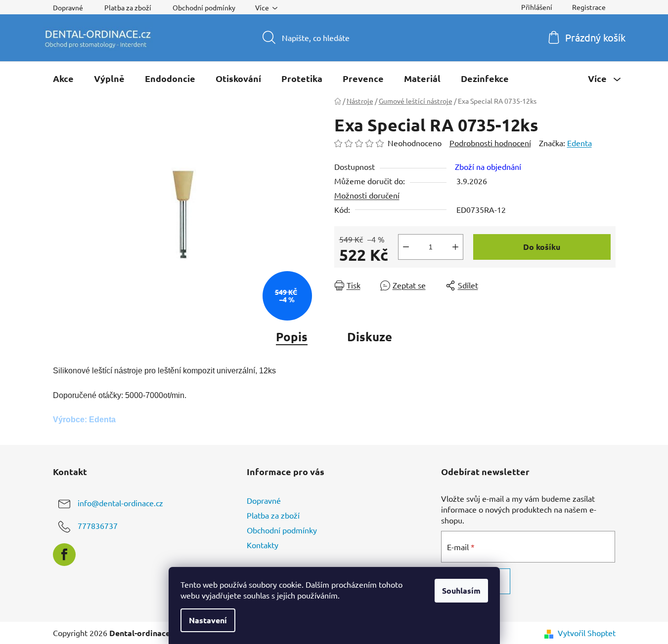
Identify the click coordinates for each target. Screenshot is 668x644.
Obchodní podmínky (204, 7)
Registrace (589, 6)
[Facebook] (64, 554)
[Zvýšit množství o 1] (455, 247)
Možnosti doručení (367, 195)
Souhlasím (461, 590)
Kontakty (262, 545)
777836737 (98, 525)
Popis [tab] (292, 336)
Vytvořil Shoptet (587, 633)
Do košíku (541, 247)
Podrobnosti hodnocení (490, 143)
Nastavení (208, 620)
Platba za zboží (127, 7)
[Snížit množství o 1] (406, 247)
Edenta (579, 143)
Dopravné (68, 7)
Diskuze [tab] (369, 336)
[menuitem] (63, 78)
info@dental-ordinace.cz (120, 503)
